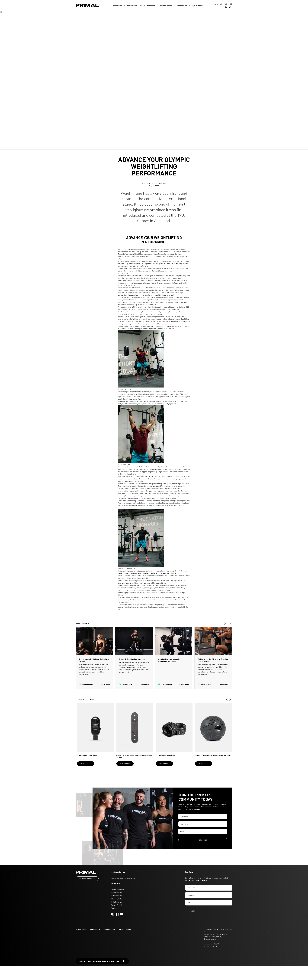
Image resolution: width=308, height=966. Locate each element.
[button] (119, 5)
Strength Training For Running (131, 659)
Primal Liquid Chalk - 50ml (87, 755)
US (226, 4)
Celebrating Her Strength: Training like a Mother (213, 660)
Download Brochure (87, 879)
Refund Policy (116, 895)
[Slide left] (225, 623)
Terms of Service (117, 889)
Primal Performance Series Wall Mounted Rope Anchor (134, 756)
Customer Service (118, 872)
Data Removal (116, 902)
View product (85, 763)
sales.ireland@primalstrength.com (124, 878)
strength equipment (144, 311)
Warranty (114, 908)
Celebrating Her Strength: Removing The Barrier (169, 660)
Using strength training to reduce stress (94, 660)
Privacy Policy (116, 892)
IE (231, 4)
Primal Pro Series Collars (165, 755)
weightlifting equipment (178, 321)
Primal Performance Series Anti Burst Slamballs (213, 755)
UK (221, 4)
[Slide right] (230, 623)
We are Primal (116, 905)
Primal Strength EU (224, 929)
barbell (161, 275)
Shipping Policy (117, 899)
